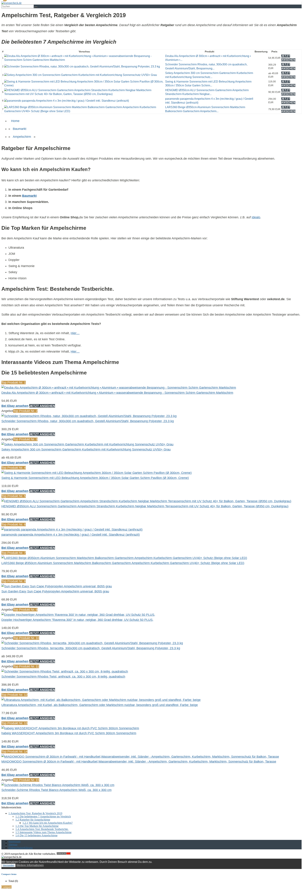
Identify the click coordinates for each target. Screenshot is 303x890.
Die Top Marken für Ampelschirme (37, 825)
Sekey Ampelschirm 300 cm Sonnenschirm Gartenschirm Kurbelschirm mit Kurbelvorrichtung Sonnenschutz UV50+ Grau (86, 449)
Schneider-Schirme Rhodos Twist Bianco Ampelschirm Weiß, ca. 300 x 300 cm (56, 790)
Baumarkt (19, 129)
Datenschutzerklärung (20, 847)
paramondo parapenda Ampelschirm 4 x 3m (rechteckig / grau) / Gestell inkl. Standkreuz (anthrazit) (70, 534)
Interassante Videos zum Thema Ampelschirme (43, 832)
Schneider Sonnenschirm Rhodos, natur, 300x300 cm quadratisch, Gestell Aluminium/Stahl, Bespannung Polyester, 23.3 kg (87, 421)
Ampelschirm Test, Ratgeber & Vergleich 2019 (35, 813)
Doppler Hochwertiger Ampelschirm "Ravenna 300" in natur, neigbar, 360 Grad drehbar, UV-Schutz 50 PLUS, (77, 620)
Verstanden (8, 865)
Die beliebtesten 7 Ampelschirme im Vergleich (43, 816)
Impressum (14, 841)
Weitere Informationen (30, 865)
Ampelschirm (22, 136)
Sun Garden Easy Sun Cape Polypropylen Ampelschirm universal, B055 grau (55, 591)
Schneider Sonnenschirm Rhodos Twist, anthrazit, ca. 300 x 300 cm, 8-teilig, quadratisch (63, 676)
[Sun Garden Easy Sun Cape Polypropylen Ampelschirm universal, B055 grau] (56, 586)
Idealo (256, 217)
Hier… (75, 333)
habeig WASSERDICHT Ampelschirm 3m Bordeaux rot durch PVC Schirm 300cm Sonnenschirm (68, 733)
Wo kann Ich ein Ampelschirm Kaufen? (47, 822)
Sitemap (12, 844)
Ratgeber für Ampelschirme (32, 819)
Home (15, 121)
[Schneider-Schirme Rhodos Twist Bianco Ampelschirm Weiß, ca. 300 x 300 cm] (57, 785)
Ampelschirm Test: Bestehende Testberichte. (42, 829)
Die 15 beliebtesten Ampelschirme (36, 835)
